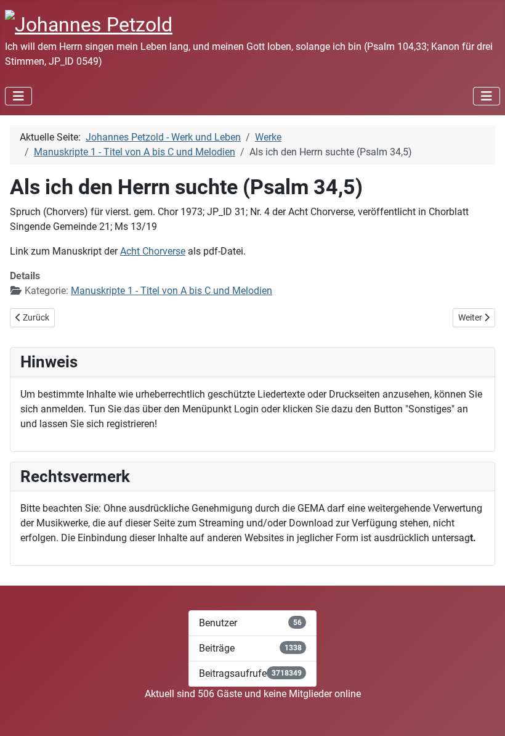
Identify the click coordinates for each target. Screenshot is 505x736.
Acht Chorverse (152, 251)
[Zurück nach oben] (483, 713)
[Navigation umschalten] (18, 96)
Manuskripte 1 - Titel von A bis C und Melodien (171, 290)
